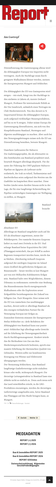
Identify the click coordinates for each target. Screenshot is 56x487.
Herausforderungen (18, 403)
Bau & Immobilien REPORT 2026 (28, 456)
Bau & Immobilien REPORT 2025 (28, 452)
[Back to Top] (49, 480)
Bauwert (27, 403)
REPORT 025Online (28, 459)
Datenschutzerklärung (22, 463)
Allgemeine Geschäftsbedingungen (31, 464)
